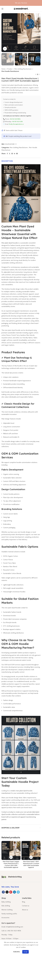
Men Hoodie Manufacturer (10, 71)
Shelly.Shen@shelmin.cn (16, 124)
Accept (25, 951)
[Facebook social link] (7, 153)
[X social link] (9, 153)
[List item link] (10, 902)
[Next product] (40, 74)
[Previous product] (36, 74)
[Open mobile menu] (2, 9)
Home (3, 69)
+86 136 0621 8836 (15, 119)
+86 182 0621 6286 (17, 121)
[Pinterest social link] (12, 153)
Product (10, 69)
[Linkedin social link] (14, 153)
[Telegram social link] (17, 153)
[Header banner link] (21, 3)
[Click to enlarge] (5, 49)
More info (16, 951)
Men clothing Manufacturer (23, 69)
